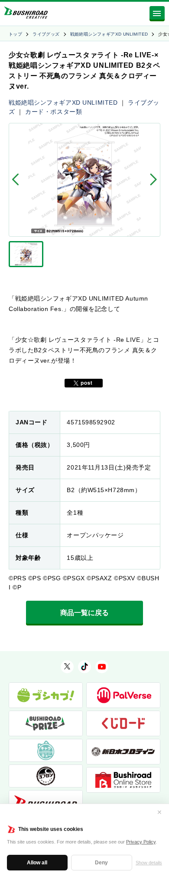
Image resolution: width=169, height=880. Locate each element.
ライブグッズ (45, 34)
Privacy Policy (141, 841)
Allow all (37, 863)
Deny (101, 863)
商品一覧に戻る (84, 612)
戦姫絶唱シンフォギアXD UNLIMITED (109, 34)
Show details (149, 862)
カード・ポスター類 (53, 111)
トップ (15, 34)
